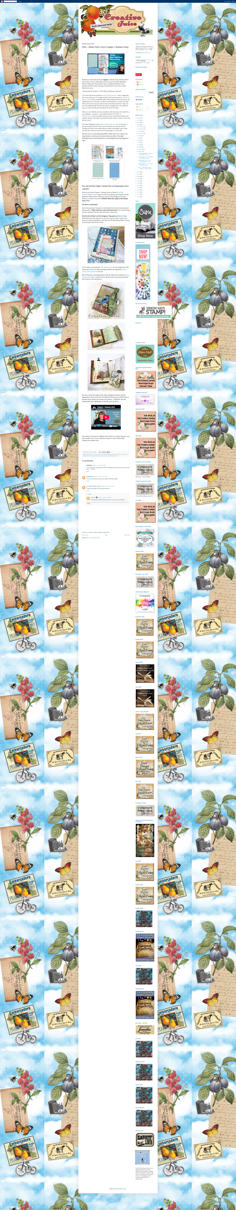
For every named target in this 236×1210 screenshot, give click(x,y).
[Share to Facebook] (108, 452)
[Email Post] (99, 452)
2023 (138, 124)
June (139, 140)
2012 (138, 194)
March (140, 147)
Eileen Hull (111, 454)
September (141, 133)
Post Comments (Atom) (94, 537)
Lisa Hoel (93, 497)
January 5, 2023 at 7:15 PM (107, 486)
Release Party (104, 455)
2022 (138, 172)
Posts (139, 107)
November (141, 129)
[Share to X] (106, 452)
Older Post (127, 535)
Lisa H (140, 82)
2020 (138, 176)
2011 (138, 196)
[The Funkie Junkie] (146, 457)
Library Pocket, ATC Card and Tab (110, 124)
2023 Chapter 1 (89, 454)
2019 (138, 178)
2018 (138, 181)
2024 (138, 122)
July (139, 138)
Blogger (124, 1188)
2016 (138, 185)
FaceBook (95, 194)
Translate (147, 62)
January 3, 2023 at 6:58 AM (98, 465)
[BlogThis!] (104, 452)
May (139, 142)
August (140, 135)
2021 (138, 174)
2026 (138, 118)
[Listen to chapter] (151, 49)
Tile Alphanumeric (107, 267)
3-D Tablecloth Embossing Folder (100, 454)
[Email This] (102, 452)
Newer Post (85, 535)
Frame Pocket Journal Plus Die (120, 454)
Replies (90, 494)
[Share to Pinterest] (109, 452)
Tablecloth (116, 134)
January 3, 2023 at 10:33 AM (100, 476)
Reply (87, 471)
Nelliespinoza (89, 476)
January (140, 151)
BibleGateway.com (146, 52)
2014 (138, 190)
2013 (138, 192)
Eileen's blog (122, 216)
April (139, 144)
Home (106, 535)
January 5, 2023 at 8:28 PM (104, 497)
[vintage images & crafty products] (142, 1163)
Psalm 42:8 (147, 49)
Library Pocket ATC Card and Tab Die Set (92, 455)
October (140, 131)
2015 (138, 187)
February (140, 149)
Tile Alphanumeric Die (113, 455)
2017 (138, 183)
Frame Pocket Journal (109, 95)
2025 (138, 120)
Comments (140, 110)
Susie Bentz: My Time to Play (93, 486)
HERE (88, 201)
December (141, 126)
